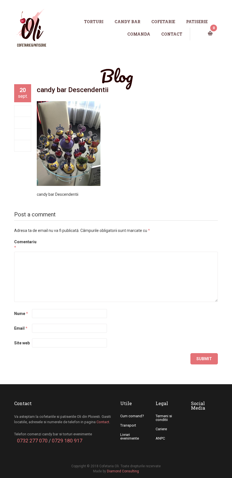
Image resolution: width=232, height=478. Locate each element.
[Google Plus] (23, 134)
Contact (102, 422)
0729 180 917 (67, 441)
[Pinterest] (23, 145)
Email (20, 328)
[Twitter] (23, 122)
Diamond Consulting (123, 471)
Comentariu (22, 245)
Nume (21, 313)
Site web (22, 343)
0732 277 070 (32, 441)
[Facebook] (23, 111)
